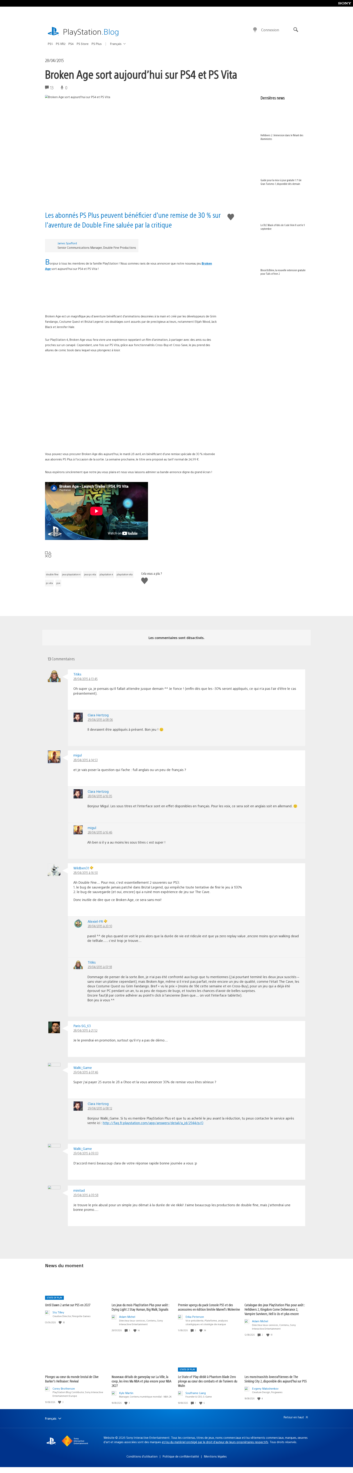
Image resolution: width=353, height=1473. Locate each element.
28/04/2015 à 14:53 (85, 760)
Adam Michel (127, 1316)
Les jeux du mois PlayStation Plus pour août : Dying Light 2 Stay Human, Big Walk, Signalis (140, 1307)
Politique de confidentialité (181, 1456)
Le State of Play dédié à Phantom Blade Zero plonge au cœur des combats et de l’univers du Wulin (207, 1381)
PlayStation (91, 31)
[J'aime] (60, 1322)
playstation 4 (106, 574)
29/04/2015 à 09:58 (85, 1195)
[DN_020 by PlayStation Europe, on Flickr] (131, 402)
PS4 (71, 44)
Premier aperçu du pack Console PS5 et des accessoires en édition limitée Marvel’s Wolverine (209, 1307)
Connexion (270, 29)
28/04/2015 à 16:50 (85, 872)
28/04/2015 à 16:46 (100, 832)
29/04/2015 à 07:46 (85, 1072)
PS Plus (97, 44)
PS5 (50, 44)
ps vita (49, 583)
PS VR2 (60, 44)
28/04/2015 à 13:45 (85, 679)
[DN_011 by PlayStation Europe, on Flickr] (131, 374)
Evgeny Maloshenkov (265, 1388)
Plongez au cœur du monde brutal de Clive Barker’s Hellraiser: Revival (72, 1379)
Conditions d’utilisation (142, 1456)
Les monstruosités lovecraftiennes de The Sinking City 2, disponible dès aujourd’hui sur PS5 (276, 1379)
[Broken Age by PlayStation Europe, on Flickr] (131, 292)
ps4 (58, 583)
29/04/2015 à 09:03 (85, 1153)
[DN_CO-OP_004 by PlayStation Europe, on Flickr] (131, 429)
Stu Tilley (58, 1312)
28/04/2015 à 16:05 (100, 796)
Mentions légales (215, 1456)
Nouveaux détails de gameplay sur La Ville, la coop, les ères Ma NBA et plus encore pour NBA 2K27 (141, 1381)
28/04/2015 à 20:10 (100, 926)
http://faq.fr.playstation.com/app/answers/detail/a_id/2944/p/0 (153, 1123)
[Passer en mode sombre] (255, 29)
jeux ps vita (90, 574)
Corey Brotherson (64, 1388)
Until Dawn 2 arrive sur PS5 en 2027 (67, 1305)
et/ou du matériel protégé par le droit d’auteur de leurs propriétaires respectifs (215, 1442)
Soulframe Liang (196, 1393)
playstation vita (125, 574)
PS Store (83, 44)
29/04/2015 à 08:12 (100, 1108)
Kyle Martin (126, 1393)
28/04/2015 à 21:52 (85, 1030)
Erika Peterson (195, 1316)
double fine (52, 574)
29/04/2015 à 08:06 (100, 719)
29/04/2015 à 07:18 (100, 967)
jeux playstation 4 (71, 574)
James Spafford (67, 243)
